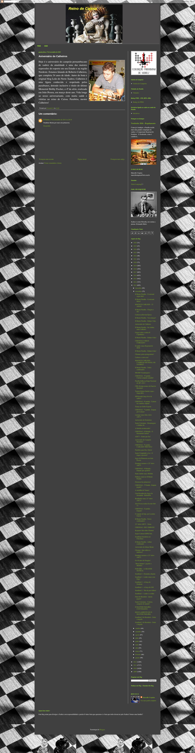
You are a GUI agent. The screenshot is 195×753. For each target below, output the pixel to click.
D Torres (46, 119)
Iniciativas (136, 113)
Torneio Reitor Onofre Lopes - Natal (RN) (145, 392)
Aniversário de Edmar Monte (144, 547)
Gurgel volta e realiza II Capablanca (142, 333)
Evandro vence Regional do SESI (144, 347)
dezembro (138, 288)
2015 (135, 278)
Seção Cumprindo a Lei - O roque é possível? (144, 454)
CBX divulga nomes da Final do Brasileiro (145, 387)
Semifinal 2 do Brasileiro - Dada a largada (145, 618)
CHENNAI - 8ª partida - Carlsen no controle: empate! (145, 402)
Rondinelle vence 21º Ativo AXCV (144, 499)
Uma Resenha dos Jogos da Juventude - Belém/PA (144, 494)
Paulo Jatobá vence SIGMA (144, 473)
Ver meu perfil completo (148, 700)
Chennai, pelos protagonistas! (144, 354)
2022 (135, 256)
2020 (135, 262)
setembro (138, 631)
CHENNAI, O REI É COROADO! (142, 342)
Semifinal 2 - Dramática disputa (145, 574)
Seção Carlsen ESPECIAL (143, 533)
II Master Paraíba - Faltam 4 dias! (145, 337)
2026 (135, 242)
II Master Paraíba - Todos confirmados (143, 368)
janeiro (137, 658)
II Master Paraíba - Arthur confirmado (143, 543)
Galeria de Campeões (140, 83)
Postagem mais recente (46, 159)
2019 (135, 265)
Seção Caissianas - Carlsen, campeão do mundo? (144, 603)
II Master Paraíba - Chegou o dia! (144, 310)
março (137, 651)
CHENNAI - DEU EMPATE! (145, 527)
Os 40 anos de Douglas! (143, 560)
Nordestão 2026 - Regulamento (143, 123)
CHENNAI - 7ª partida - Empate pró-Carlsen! (145, 411)
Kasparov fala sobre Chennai (144, 530)
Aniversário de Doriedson (143, 420)
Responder (46, 126)
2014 (135, 282)
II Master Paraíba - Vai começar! (145, 318)
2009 (135, 671)
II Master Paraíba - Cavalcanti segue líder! (144, 295)
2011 (135, 665)
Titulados (136, 93)
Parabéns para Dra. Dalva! (143, 450)
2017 (135, 272)
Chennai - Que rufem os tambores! (142, 551)
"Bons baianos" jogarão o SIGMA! (143, 564)
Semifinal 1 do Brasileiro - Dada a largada (145, 623)
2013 (135, 285)
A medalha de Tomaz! (142, 490)
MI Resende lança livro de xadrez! (143, 397)
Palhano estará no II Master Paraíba (144, 478)
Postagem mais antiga (117, 159)
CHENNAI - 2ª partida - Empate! (143, 510)
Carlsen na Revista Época (143, 315)
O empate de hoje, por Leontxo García (145, 515)
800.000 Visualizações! (142, 373)
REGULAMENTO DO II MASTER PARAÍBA (143, 613)
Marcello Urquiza (149, 697)
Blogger (102, 729)
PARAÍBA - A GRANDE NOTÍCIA (143, 570)
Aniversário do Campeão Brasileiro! (143, 441)
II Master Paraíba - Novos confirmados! (143, 520)
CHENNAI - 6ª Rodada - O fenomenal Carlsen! (144, 432)
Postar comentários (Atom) (52, 163)
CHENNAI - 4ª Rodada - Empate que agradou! (143, 469)
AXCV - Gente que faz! (143, 436)
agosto (137, 635)
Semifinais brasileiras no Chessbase (143, 538)
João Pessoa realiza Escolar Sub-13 (145, 504)
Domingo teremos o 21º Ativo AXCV (144, 556)
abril (137, 648)
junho (137, 641)
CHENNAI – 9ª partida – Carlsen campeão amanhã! (144, 377)
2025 (135, 246)
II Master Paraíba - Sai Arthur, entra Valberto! (144, 328)
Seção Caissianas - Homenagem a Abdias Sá (145, 424)
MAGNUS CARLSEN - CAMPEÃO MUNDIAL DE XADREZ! (145, 362)
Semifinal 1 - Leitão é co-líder (144, 593)
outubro (138, 628)
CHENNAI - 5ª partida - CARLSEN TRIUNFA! (143, 446)
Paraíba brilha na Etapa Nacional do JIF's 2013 (145, 382)
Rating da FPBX (138, 102)
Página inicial (82, 159)
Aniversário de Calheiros (143, 324)
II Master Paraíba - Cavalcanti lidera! (144, 300)
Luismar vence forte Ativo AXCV (143, 416)
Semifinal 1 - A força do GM (144, 587)
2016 (135, 275)
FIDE (39, 46)
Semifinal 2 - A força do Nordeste (143, 583)
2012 (135, 662)
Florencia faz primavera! (143, 482)
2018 (135, 269)
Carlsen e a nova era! (141, 357)
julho (137, 638)
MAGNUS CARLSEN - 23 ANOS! (144, 305)
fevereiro (138, 654)
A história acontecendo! (142, 428)
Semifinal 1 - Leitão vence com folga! (145, 578)
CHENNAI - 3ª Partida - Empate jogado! (145, 486)
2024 (135, 249)
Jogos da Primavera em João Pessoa (144, 459)
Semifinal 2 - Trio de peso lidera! (145, 590)
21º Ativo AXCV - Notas (143, 524)
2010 (135, 668)
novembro (138, 291)
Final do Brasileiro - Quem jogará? (143, 598)
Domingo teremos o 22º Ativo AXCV (144, 464)
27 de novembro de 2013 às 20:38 (61, 120)
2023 (135, 252)
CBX (46, 46)
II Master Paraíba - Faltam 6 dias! (145, 351)
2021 (135, 259)
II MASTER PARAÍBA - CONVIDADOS (143, 608)
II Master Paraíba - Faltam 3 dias (145, 321)
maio (137, 645)
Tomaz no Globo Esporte (143, 406)
